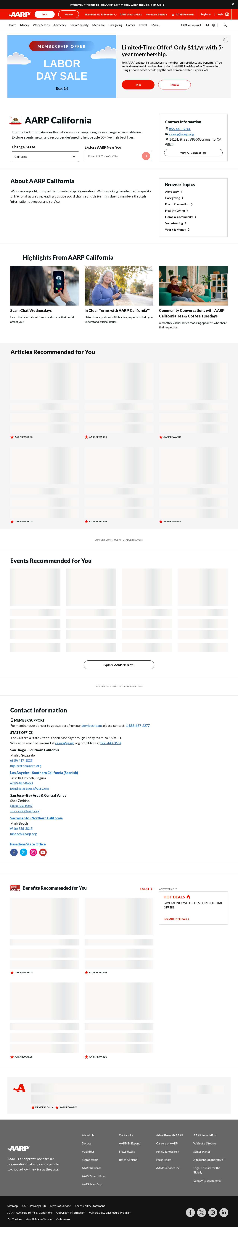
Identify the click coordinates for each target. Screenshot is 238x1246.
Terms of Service (60, 1206)
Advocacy (172, 191)
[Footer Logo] (33, 1148)
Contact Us (126, 1135)
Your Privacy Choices (39, 1219)
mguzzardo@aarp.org (25, 766)
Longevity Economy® (207, 1180)
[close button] (226, 40)
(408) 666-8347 (21, 806)
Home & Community (179, 217)
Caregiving (172, 198)
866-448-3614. (180, 129)
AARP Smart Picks (131, 14)
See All (144, 888)
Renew (174, 84)
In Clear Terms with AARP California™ (117, 310)
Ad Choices (14, 1219)
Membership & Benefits (99, 14)
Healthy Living (175, 210)
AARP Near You (92, 1184)
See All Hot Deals (175, 919)
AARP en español (191, 25)
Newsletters (127, 1151)
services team (92, 725)
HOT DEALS (174, 897)
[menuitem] (11, 26)
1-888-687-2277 (138, 725)
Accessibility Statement (90, 1206)
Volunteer (88, 1151)
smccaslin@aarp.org (24, 811)
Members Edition (156, 14)
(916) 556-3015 (21, 828)
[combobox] (118, 156)
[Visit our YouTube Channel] (43, 852)
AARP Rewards (185, 14)
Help (207, 25)
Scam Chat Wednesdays (31, 310)
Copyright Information (70, 1212)
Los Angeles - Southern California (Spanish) (44, 773)
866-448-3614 (110, 743)
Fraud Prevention (177, 204)
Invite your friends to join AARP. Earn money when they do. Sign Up (115, 4)
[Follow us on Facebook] (14, 852)
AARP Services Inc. (168, 1168)
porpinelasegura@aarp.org (29, 788)
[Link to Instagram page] (33, 852)
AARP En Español (130, 1143)
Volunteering (174, 223)
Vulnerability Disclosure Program (110, 1212)
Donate (86, 1143)
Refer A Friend (128, 1159)
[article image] (44, 304)
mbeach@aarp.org (23, 834)
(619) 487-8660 (21, 783)
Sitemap (12, 1206)
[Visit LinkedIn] (223, 1212)
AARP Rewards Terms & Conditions (30, 1212)
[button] (225, 25)
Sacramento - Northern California (36, 818)
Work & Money (175, 229)
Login (220, 14)
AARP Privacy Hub (34, 1206)
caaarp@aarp (64, 743)
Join (138, 84)
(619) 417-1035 (21, 760)
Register (205, 14)
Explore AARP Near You (103, 147)
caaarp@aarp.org (181, 134)
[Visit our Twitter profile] (23, 852)
